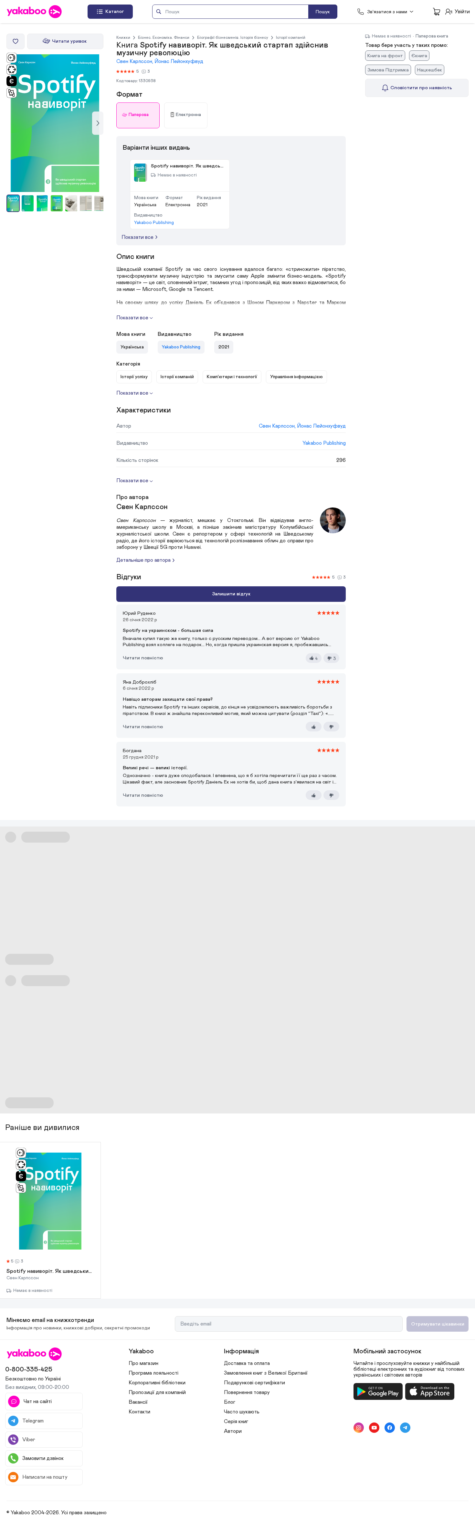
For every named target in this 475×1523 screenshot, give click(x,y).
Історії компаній (290, 37)
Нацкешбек (429, 70)
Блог (229, 1402)
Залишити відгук (231, 593)
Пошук (323, 11)
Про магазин (143, 1363)
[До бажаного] (15, 41)
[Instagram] (359, 1427)
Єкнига (419, 55)
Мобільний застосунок (387, 1351)
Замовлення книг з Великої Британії (266, 1373)
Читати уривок (69, 41)
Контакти (139, 1411)
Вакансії (138, 1402)
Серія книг (236, 1421)
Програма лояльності (153, 1373)
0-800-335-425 (28, 1369)
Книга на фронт (385, 55)
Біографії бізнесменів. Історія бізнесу (232, 37)
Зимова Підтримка (388, 70)
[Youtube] (374, 1427)
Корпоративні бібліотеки (157, 1382)
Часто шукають (241, 1411)
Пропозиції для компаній (157, 1392)
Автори (233, 1431)
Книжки (123, 37)
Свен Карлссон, (135, 61)
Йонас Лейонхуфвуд (178, 61)
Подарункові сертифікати (254, 1382)
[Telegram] (405, 1427)
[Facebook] (390, 1427)
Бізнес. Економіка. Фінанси (163, 37)
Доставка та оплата (247, 1363)
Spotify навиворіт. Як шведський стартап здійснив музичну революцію (50, 1271)
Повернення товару (247, 1392)
